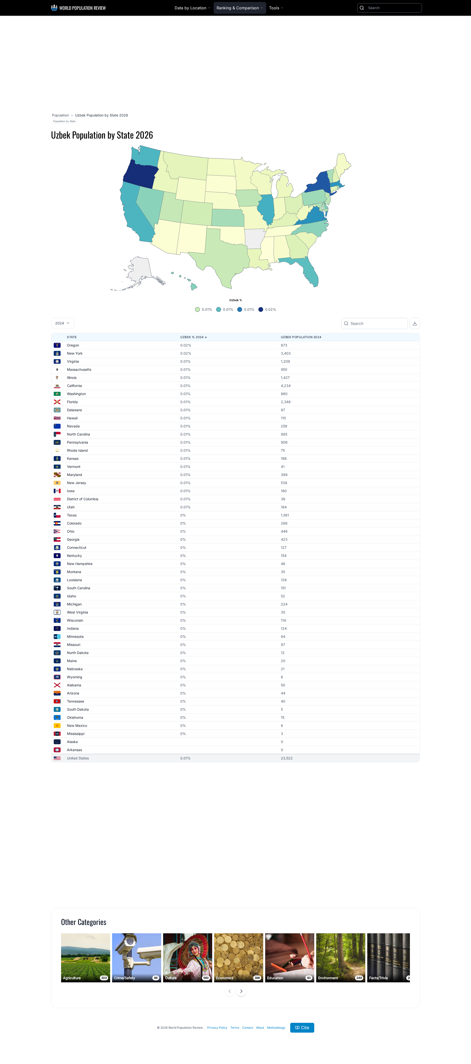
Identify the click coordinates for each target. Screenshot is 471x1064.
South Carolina (78, 588)
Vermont (73, 466)
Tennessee (75, 701)
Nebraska (75, 669)
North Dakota (78, 653)
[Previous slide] (230, 991)
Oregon (73, 345)
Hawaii (72, 418)
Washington (76, 394)
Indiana (73, 628)
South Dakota (78, 709)
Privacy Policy (217, 1027)
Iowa (71, 491)
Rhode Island (77, 450)
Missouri (73, 644)
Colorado (74, 523)
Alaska (72, 742)
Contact (247, 1027)
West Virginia (77, 612)
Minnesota (75, 636)
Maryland (74, 475)
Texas (72, 515)
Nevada (73, 426)
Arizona (73, 693)
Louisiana (74, 580)
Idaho (71, 596)
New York (75, 353)
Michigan (74, 604)
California (74, 386)
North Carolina (78, 434)
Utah (71, 507)
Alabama (74, 685)
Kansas (72, 458)
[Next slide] (241, 991)
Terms (234, 1027)
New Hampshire (79, 564)
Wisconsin (75, 620)
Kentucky (74, 555)
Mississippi (75, 733)
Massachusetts (79, 369)
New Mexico (77, 725)
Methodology (276, 1027)
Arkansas (74, 750)
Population (60, 115)
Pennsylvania (77, 442)
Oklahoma (75, 717)
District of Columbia (82, 499)
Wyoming (74, 677)
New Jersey (76, 483)
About (260, 1027)
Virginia (73, 361)
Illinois (72, 377)
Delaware (74, 410)
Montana (74, 572)
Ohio (70, 531)
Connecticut (76, 547)
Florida (72, 402)
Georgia (73, 539)
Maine (72, 661)
